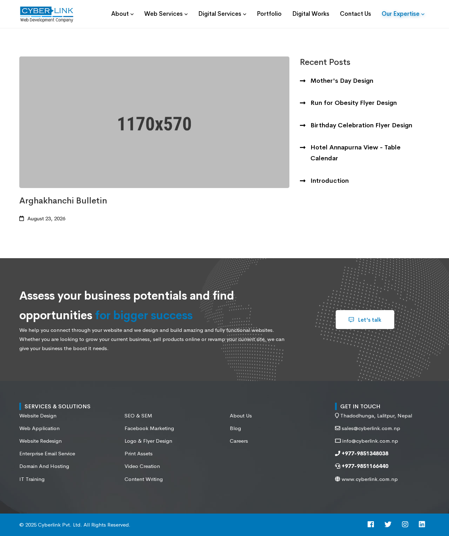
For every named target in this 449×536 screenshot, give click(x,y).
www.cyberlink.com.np (369, 479)
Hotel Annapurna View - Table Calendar (355, 152)
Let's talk (369, 319)
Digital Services (219, 14)
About (120, 14)
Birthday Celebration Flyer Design (361, 125)
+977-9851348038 (364, 453)
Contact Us (355, 14)
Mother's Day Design (341, 81)
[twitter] (388, 525)
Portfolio (269, 14)
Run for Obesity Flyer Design (353, 103)
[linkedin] (422, 525)
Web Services (163, 14)
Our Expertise (401, 14)
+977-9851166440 (364, 466)
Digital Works (310, 14)
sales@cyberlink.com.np (371, 428)
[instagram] (405, 525)
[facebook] (370, 525)
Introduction (329, 181)
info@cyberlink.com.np (370, 440)
